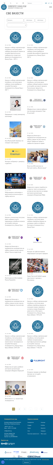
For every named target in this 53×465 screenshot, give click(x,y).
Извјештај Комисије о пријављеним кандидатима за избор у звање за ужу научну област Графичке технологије (14, 302)
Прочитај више (45, 459)
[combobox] (17, 25)
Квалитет (42, 428)
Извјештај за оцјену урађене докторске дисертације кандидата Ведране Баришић (14, 369)
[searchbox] (9, 25)
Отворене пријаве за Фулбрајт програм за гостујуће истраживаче (36, 374)
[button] (2, 462)
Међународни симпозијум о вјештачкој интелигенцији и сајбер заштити (14, 194)
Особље (42, 425)
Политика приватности (28, 434)
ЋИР (46, 3)
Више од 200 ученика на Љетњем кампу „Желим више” (37, 167)
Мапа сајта (42, 434)
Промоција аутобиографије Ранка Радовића (13, 279)
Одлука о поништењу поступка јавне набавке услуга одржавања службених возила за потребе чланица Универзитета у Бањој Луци (15, 221)
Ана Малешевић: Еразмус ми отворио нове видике (14, 142)
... (30, 409)
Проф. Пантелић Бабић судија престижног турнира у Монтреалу (36, 278)
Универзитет (28, 422)
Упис (28, 431)
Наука (28, 428)
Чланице (42, 422)
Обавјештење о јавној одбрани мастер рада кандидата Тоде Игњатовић (37, 111)
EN (51, 3)
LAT (49, 3)
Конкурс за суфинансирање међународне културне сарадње (37, 252)
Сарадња (42, 431)
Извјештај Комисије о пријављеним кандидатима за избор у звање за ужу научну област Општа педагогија (14, 249)
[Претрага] (41, 3)
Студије (28, 425)
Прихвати (26, 462)
